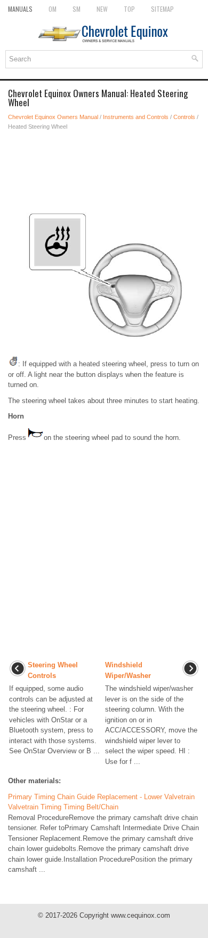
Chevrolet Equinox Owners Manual (53, 117)
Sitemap (162, 8)
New (102, 8)
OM (53, 8)
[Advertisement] (104, 169)
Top (129, 8)
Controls (184, 117)
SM (77, 8)
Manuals (20, 8)
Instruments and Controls (136, 117)
